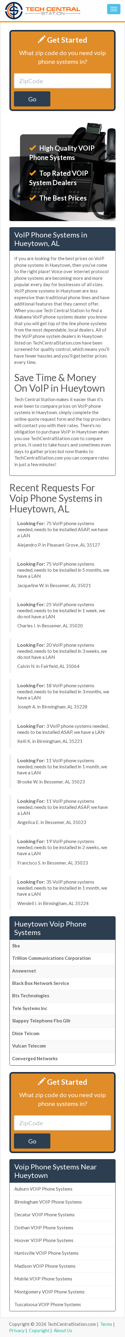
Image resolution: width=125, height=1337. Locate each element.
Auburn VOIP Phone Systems (43, 1189)
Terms (106, 1324)
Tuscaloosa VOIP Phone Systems (47, 1304)
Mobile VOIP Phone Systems (43, 1278)
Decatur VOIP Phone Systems (44, 1214)
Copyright (39, 1330)
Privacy (17, 1330)
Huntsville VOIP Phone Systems (46, 1253)
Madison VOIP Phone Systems (45, 1266)
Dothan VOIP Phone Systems (43, 1227)
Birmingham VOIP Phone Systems (48, 1202)
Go (32, 99)
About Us (63, 1330)
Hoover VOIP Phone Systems (43, 1240)
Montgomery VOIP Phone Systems (49, 1291)
